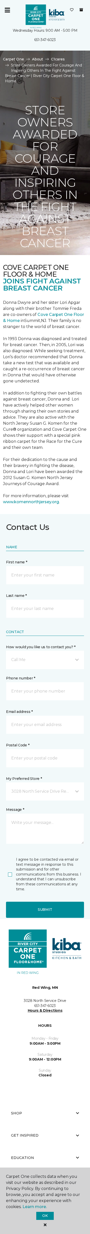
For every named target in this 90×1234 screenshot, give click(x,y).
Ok (45, 1215)
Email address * (19, 711)
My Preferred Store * (24, 778)
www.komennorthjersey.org (31, 501)
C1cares (58, 59)
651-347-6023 (45, 40)
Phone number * (20, 678)
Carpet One (13, 59)
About (37, 59)
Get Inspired (24, 1135)
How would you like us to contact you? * (41, 647)
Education (22, 1157)
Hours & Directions (45, 1010)
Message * (15, 809)
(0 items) (81, 10)
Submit (45, 909)
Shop (16, 1113)
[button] (45, 660)
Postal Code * (17, 745)
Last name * (16, 595)
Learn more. (34, 1206)
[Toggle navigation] (7, 10)
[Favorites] (71, 10)
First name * (16, 562)
